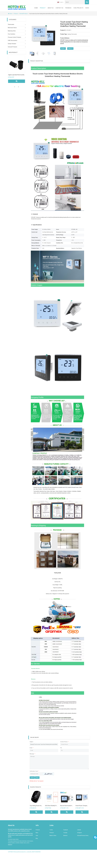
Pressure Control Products (14, 37)
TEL (61, 747)
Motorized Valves (12, 27)
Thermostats (11, 24)
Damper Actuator (12, 43)
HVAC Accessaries (12, 40)
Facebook (65, 829)
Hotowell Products (23, 13)
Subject (31, 741)
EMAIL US (70, 48)
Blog (37, 838)
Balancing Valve (12, 31)
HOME (36, 8)
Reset (37, 777)
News (37, 832)
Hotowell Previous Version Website (83, 835)
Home (10, 13)
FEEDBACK (68, 8)
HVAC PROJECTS (78, 8)
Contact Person (64, 741)
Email (31, 747)
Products (16, 13)
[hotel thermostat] (16, 64)
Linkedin (79, 829)
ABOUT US (50, 8)
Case (37, 835)
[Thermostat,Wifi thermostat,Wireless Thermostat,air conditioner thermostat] (51, 797)
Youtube (65, 832)
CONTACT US (59, 8)
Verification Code (34, 771)
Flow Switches (11, 34)
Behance (65, 835)
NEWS (87, 8)
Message (32, 753)
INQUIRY (63, 48)
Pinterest (52, 832)
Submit (32, 777)
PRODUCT (43, 8)
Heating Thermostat (72, 34)
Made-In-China (53, 835)
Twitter (51, 829)
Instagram (79, 832)
